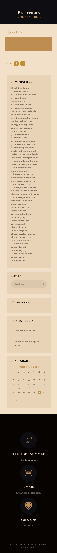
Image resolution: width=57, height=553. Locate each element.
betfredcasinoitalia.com (23, 94)
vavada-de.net (18, 210)
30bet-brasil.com (20, 88)
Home (20, 17)
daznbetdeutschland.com (25, 118)
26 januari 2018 (14, 32)
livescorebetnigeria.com (24, 164)
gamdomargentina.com (23, 141)
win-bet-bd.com (19, 243)
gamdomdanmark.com (23, 144)
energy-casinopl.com (22, 124)
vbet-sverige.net (19, 230)
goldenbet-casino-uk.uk (23, 151)
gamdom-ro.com (20, 134)
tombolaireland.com (22, 200)
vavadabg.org (18, 217)
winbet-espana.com (21, 253)
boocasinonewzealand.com (25, 111)
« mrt (15, 400)
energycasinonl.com (22, 128)
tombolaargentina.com (23, 197)
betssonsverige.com (21, 108)
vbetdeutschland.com (23, 234)
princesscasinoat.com (22, 174)
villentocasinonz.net (22, 237)
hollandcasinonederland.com (26, 154)
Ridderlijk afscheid (25, 330)
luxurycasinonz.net (21, 167)
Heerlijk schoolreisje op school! (27, 343)
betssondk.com (19, 98)
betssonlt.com (18, 101)
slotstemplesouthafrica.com (26, 194)
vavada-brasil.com (20, 207)
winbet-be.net (18, 247)
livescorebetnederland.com (25, 161)
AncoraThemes (28, 547)
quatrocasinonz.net (21, 184)
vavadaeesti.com (20, 220)
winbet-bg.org (18, 250)
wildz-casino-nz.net (21, 240)
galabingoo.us (18, 131)
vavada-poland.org (21, 214)
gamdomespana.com (22, 147)
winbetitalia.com (20, 260)
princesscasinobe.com (23, 177)
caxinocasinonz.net (21, 114)
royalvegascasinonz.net (23, 187)
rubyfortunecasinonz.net (24, 190)
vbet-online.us (18, 227)
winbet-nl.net (18, 257)
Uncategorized (19, 204)
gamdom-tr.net (19, 137)
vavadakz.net (18, 224)
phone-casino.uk (20, 171)
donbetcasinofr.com (21, 121)
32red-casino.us (19, 91)
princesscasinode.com (23, 181)
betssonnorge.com (21, 104)
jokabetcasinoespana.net (24, 157)
